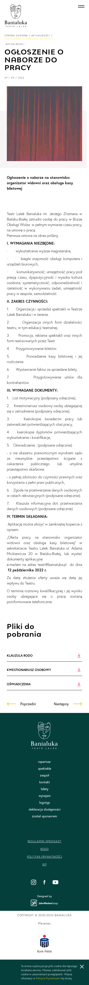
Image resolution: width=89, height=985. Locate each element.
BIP (44, 864)
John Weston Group (44, 903)
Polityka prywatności (44, 856)
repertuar (44, 762)
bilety (44, 789)
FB (44, 882)
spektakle (44, 768)
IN (33, 882)
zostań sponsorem (44, 816)
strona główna (16, 35)
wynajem (45, 796)
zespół (44, 775)
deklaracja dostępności (44, 809)
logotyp (44, 803)
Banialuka (16, 16)
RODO (44, 849)
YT (55, 882)
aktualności (40, 35)
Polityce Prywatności (48, 978)
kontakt (44, 782)
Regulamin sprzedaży (44, 841)
